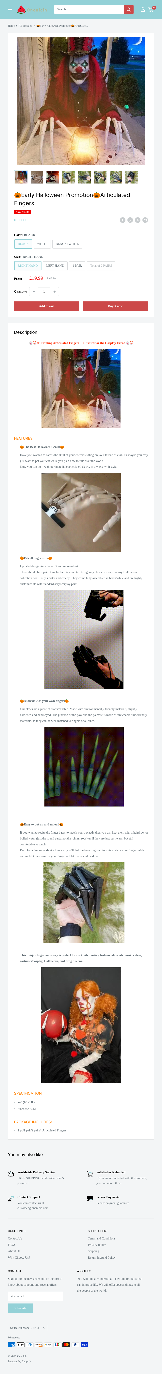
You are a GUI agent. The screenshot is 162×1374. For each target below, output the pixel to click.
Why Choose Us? (19, 1257)
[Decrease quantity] (33, 291)
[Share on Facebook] (122, 220)
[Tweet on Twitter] (137, 220)
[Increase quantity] (54, 291)
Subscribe (20, 1308)
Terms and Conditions (101, 1238)
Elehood (20, 220)
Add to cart (46, 306)
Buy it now (115, 306)
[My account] (143, 9)
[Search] (129, 9)
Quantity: (20, 291)
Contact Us (15, 1238)
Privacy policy (97, 1244)
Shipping (93, 1251)
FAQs (11, 1244)
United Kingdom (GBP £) (24, 1327)
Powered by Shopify (19, 1361)
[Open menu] (10, 9)
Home (11, 25)
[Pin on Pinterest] (130, 220)
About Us (14, 1251)
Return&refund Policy (102, 1257)
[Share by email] (145, 220)
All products (25, 25)
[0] (150, 9)
